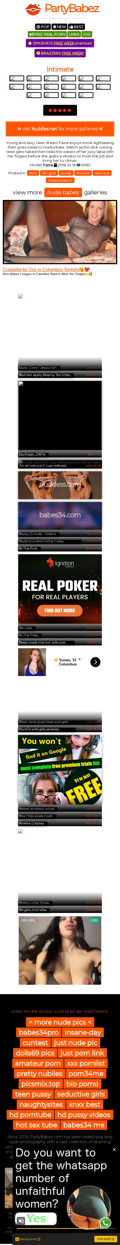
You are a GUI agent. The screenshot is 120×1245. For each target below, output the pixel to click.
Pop (44, 26)
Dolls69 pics (35, 1053)
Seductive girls (81, 1094)
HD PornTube (30, 1115)
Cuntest (35, 1043)
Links (74, 34)
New (61, 26)
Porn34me (86, 1074)
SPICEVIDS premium (62, 43)
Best (78, 26)
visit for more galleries (60, 129)
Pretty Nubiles (40, 1074)
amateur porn (38, 1063)
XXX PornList (86, 1063)
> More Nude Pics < (60, 1022)
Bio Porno (82, 1084)
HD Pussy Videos (84, 1115)
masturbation (60, 180)
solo (33, 173)
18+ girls (49, 173)
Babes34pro (39, 1032)
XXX (87, 34)
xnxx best (84, 1104)
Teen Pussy (33, 1094)
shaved (83, 173)
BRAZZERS (62, 53)
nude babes (63, 192)
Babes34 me (83, 1125)
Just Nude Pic (75, 1043)
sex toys (102, 173)
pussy (66, 173)
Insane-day (83, 1032)
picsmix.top (40, 1084)
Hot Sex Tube (36, 1125)
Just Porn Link (82, 1053)
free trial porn (49, 34)
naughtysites (41, 1104)
